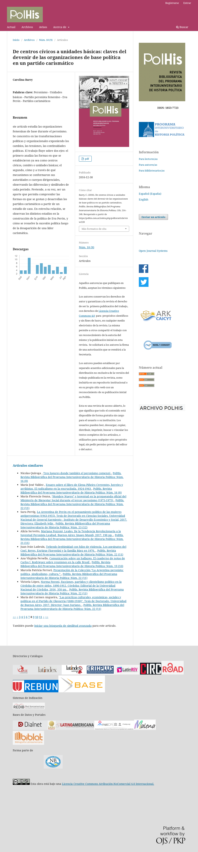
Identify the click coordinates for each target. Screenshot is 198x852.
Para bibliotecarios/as (152, 170)
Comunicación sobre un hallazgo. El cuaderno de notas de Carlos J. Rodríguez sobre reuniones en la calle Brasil (72, 560)
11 (40, 617)
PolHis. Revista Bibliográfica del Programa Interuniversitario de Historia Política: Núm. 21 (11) (72, 539)
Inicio (16, 40)
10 (36, 617)
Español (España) (150, 193)
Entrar (187, 3)
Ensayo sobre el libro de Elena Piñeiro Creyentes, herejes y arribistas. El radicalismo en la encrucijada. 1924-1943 (71, 486)
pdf (86, 158)
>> (46, 617)
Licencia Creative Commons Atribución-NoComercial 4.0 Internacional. (108, 784)
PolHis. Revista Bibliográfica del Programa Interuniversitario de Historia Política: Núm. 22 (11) (72, 504)
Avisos (43, 27)
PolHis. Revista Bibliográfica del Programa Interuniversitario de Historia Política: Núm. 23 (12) (65, 525)
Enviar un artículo (153, 217)
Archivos (27, 27)
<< (14, 617)
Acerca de (60, 27)
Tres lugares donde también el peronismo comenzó (77, 473)
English (143, 199)
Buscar (183, 27)
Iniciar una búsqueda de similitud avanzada (63, 625)
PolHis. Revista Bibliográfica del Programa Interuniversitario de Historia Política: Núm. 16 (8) (72, 477)
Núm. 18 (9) (46, 40)
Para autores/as (148, 164)
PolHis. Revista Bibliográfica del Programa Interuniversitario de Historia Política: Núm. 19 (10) (71, 564)
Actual (11, 27)
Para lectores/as (148, 159)
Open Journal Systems (153, 251)
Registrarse (172, 3)
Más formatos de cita (94, 229)
